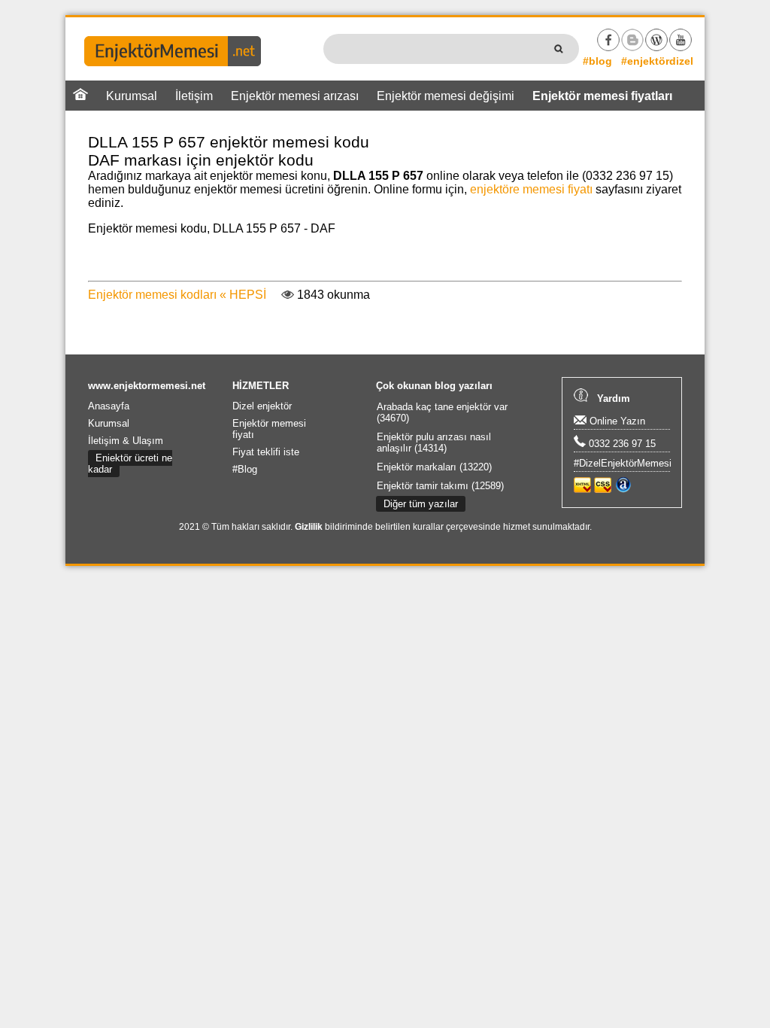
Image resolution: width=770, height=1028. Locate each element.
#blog (597, 61)
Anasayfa (108, 406)
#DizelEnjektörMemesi (622, 463)
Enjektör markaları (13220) (434, 467)
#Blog (244, 469)
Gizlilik (309, 527)
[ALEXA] (623, 489)
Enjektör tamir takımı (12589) (440, 485)
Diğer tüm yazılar (420, 503)
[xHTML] (582, 489)
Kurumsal (131, 96)
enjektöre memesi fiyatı (531, 189)
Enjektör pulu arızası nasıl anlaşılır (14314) (434, 442)
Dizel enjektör (262, 406)
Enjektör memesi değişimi (445, 96)
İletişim (194, 96)
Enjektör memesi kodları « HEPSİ (177, 294)
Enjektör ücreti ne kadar (130, 463)
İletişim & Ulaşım (125, 440)
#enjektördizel (657, 61)
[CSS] (602, 489)
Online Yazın (616, 421)
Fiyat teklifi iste (265, 452)
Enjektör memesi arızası (295, 96)
